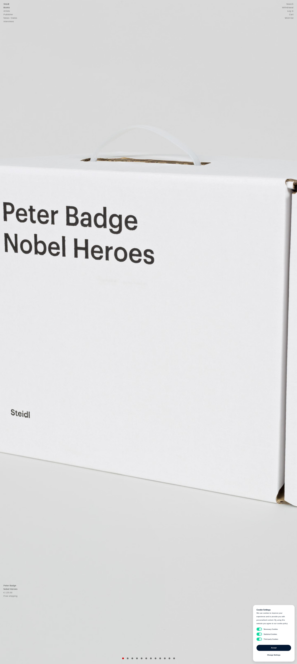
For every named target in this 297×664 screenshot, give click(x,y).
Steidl (6, 4)
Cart (291, 14)
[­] (22, 331)
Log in (290, 11)
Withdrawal (288, 7)
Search (290, 4)
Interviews (8, 21)
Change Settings (273, 655)
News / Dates (10, 18)
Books (6, 7)
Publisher (8, 14)
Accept (274, 648)
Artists (6, 11)
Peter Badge (9, 585)
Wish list (289, 18)
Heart (130, 332)
